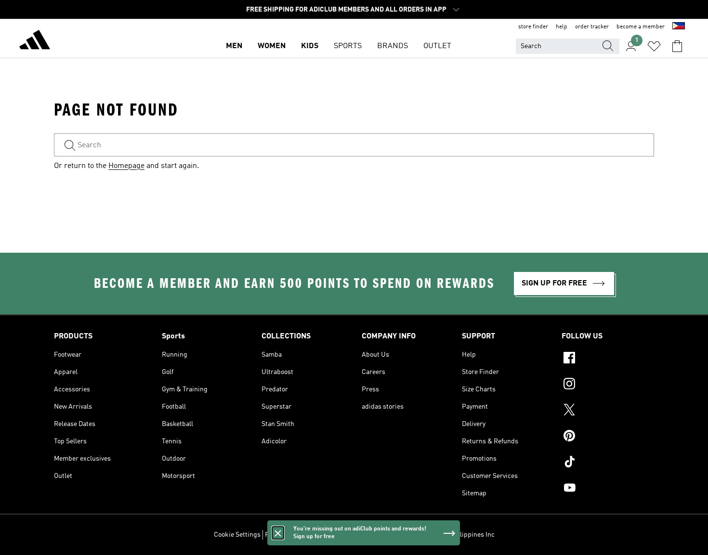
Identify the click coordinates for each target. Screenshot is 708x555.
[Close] (278, 533)
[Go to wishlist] (654, 46)
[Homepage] (34, 41)
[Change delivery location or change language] (679, 27)
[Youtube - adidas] (608, 489)
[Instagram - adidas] (608, 385)
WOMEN (272, 46)
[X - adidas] (608, 411)
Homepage (126, 166)
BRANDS (392, 46)
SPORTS (348, 46)
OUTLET (437, 46)
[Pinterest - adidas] (608, 437)
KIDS (309, 46)
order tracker (592, 27)
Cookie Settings (237, 534)
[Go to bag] (677, 46)
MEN (234, 46)
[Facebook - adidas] (608, 359)
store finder (533, 27)
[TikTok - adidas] (608, 463)
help (561, 27)
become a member (640, 27)
